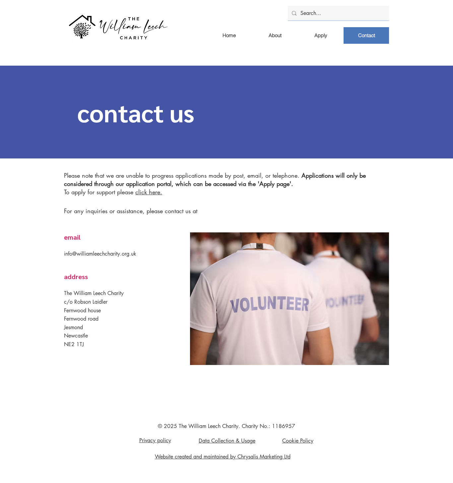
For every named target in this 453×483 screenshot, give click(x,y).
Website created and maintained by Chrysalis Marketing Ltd (223, 456)
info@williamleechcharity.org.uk (100, 253)
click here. (148, 192)
